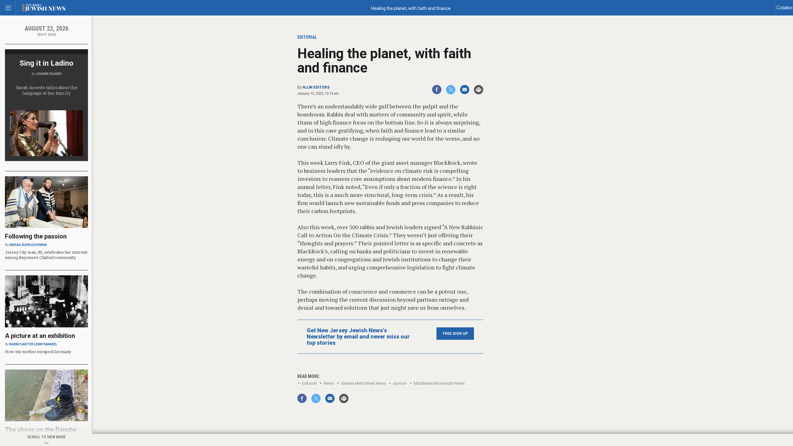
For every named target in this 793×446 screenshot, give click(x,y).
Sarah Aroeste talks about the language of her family (46, 90)
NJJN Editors (316, 87)
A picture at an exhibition (40, 335)
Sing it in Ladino (46, 63)
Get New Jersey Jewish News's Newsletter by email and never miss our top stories (358, 336)
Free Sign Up (455, 333)
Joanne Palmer (49, 74)
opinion (400, 383)
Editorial (309, 383)
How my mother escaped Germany (38, 351)
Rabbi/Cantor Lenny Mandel (33, 344)
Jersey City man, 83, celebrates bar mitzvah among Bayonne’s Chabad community (46, 254)
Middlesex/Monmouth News (439, 383)
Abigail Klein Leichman (28, 245)
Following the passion (36, 236)
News (329, 383)
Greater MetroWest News (363, 383)
